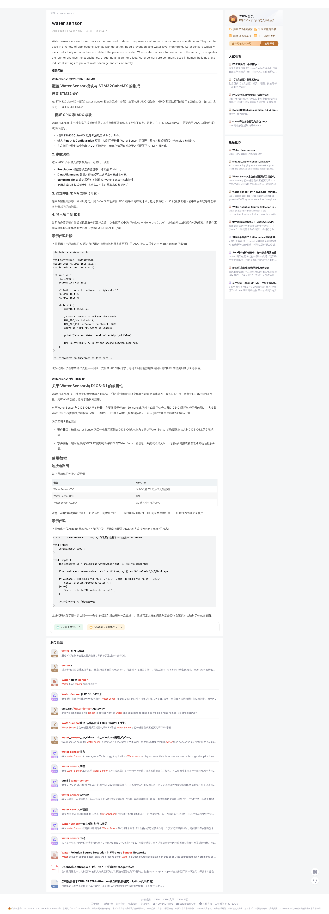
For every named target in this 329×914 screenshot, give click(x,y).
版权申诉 (249, 908)
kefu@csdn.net (187, 903)
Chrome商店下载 (204, 908)
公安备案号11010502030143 (25, 908)
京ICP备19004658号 (51, 908)
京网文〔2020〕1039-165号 (76, 908)
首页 (53, 13)
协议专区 (145, 903)
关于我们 (96, 903)
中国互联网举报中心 (184, 908)
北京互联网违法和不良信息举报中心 (128, 908)
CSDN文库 (168, 899)
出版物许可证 (261, 908)
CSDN (157, 899)
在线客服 (207, 903)
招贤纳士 (108, 903)
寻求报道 (133, 903)
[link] (53, 13)
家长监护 (151, 908)
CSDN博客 (182, 899)
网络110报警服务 (165, 908)
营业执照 (273, 908)
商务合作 (120, 903)
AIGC (89, 30)
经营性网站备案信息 (101, 908)
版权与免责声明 (235, 908)
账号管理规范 (220, 908)
